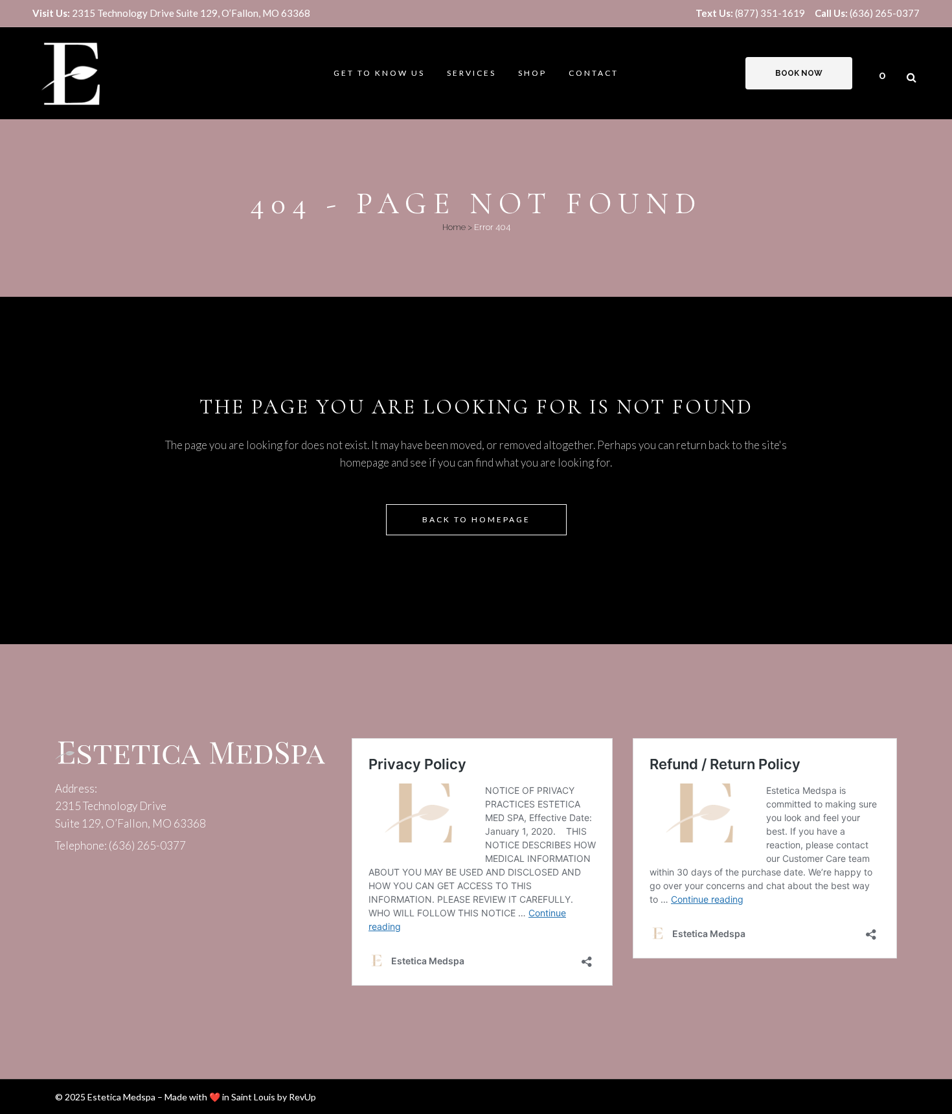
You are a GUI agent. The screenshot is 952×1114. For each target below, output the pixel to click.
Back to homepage (476, 519)
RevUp (302, 1096)
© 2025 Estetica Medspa (105, 1096)
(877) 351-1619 (750, 13)
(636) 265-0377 (867, 13)
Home (454, 227)
